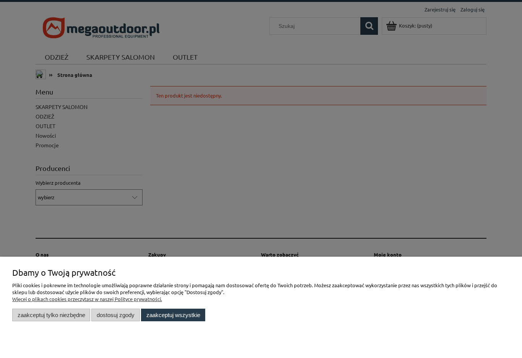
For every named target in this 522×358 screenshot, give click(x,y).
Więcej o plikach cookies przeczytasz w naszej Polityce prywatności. (87, 299)
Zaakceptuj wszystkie (173, 315)
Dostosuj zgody (116, 315)
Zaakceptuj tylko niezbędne (51, 315)
